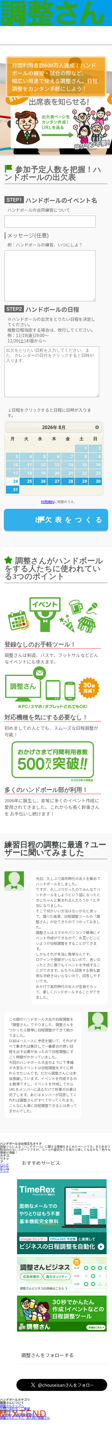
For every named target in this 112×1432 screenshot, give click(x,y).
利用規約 (47, 501)
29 (84, 481)
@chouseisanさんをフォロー (66, 1385)
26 (43, 481)
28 (70, 481)
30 (98, 481)
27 (57, 481)
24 (15, 481)
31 (15, 489)
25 (29, 481)
